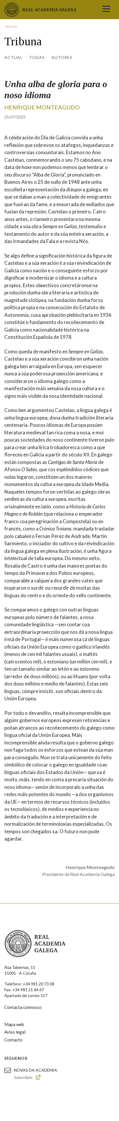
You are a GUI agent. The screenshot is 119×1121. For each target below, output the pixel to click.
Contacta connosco (23, 1007)
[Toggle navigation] (106, 9)
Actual (13, 57)
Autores (61, 57)
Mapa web (14, 1024)
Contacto (13, 1039)
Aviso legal (14, 1031)
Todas (37, 57)
